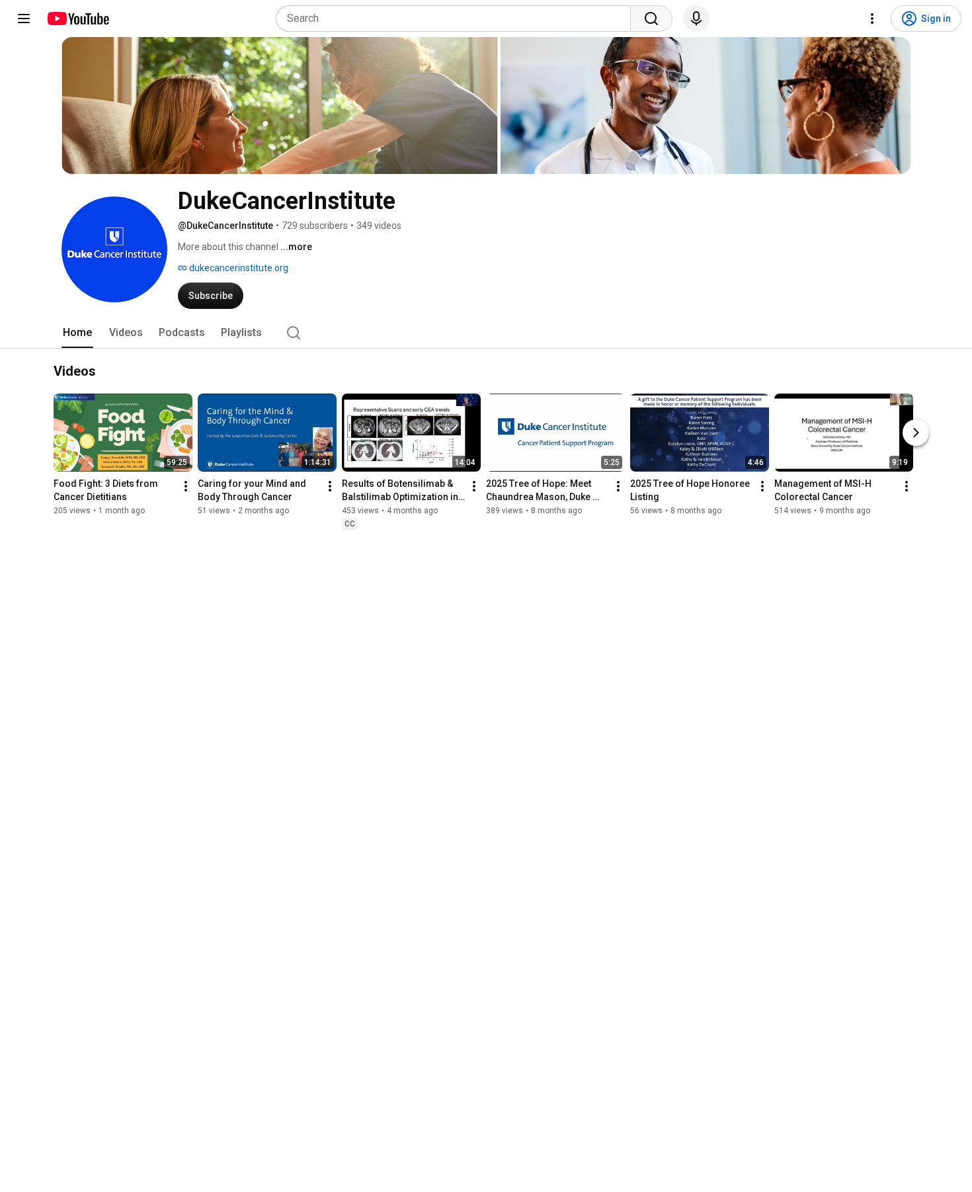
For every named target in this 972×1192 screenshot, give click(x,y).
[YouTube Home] (77, 18)
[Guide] (24, 18)
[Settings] (872, 18)
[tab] (77, 333)
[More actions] (186, 486)
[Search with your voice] (696, 18)
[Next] (916, 432)
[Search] (651, 18)
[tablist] (486, 333)
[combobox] (457, 18)
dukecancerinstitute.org (237, 268)
